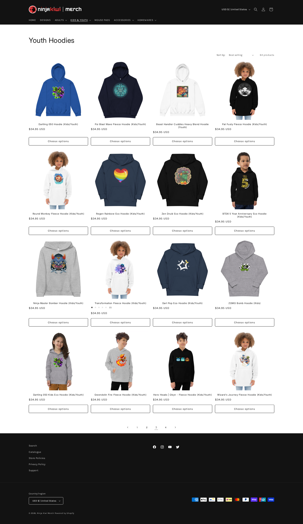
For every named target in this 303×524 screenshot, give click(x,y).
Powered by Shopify (64, 513)
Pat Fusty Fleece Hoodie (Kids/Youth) (244, 124)
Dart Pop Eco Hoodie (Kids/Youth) (182, 303)
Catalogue (35, 451)
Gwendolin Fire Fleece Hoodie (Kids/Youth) (121, 394)
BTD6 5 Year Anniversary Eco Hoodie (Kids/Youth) (245, 215)
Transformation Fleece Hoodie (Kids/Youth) (120, 303)
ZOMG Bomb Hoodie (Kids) (244, 303)
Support (33, 470)
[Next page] (175, 427)
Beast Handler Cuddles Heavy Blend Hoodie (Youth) (182, 126)
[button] (61, 20)
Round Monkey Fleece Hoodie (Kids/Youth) (58, 213)
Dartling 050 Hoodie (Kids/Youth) (58, 124)
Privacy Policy (37, 464)
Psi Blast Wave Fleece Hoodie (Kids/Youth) (120, 124)
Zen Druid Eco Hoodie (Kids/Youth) (183, 213)
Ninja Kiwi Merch (45, 513)
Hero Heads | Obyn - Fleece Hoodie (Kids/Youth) (182, 394)
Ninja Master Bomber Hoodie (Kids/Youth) (58, 303)
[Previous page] (128, 427)
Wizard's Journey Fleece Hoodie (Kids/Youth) (244, 394)
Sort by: (221, 55)
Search (33, 445)
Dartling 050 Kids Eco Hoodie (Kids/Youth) (58, 394)
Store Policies (37, 458)
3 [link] (156, 427)
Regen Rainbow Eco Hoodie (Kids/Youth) (120, 213)
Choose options (58, 141)
